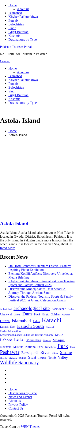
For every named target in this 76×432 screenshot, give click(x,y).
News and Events (20, 397)
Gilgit (45, 314)
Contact (5, 61)
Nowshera (50, 347)
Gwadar (66, 314)
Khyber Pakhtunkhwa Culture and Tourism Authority (26, 334)
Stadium (13, 358)
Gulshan (55, 314)
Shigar (55, 353)
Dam (27, 313)
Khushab (50, 327)
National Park (34, 346)
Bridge (71, 309)
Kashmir (14, 36)
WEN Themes (30, 426)
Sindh (12, 28)
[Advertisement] (38, 178)
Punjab (13, 20)
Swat (32, 357)
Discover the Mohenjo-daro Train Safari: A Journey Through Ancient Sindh (37, 290)
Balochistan (16, 24)
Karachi (51, 320)
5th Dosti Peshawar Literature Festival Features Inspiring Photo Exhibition (39, 268)
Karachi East (7, 326)
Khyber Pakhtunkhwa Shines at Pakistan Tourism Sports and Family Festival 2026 (41, 283)
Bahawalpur (59, 309)
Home (12, 5)
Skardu (3, 358)
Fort (37, 314)
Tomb (52, 357)
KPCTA (59, 334)
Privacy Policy (18, 404)
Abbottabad (6, 309)
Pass (72, 347)
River (45, 352)
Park (62, 346)
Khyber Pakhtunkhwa (23, 16)
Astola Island (14, 223)
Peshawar (9, 352)
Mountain (5, 346)
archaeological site (32, 308)
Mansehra (33, 340)
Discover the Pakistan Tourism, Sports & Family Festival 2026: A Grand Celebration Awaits (40, 298)
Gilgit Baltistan (18, 32)
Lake (19, 339)
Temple (42, 357)
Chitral (17, 314)
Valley (63, 357)
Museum (18, 346)
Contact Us (15, 408)
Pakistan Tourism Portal (16, 47)
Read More (7, 248)
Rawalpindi (29, 353)
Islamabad (15, 13)
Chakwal (6, 314)
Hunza (5, 321)
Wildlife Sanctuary (19, 362)
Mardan (47, 340)
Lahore (6, 339)
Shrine (66, 352)
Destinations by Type (22, 39)
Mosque (59, 340)
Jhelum (36, 321)
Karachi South (30, 326)
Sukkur (22, 357)
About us (23, 9)
